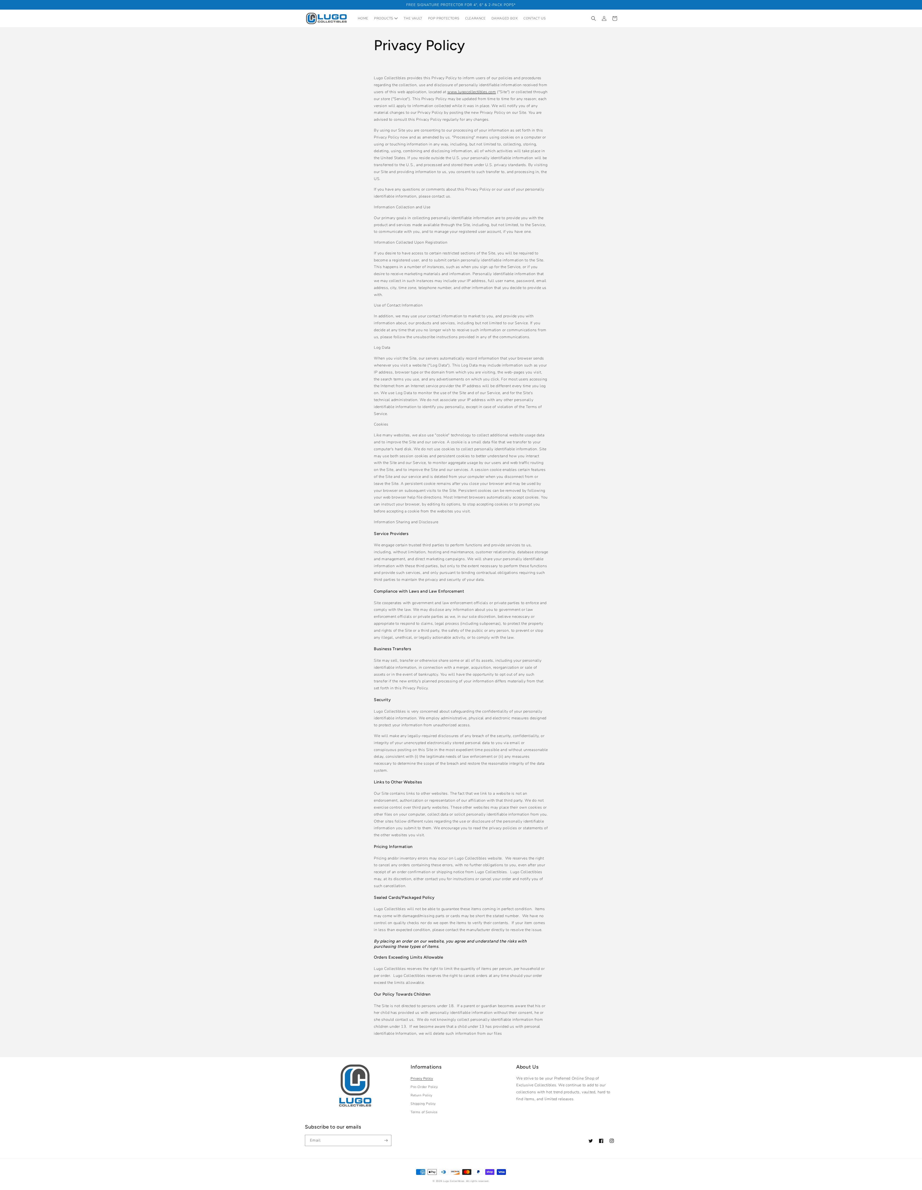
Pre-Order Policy (424, 1087)
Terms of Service (424, 1112)
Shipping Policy (423, 1103)
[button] (593, 18)
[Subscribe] (386, 1140)
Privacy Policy (422, 1078)
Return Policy (421, 1095)
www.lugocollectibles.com (471, 92)
